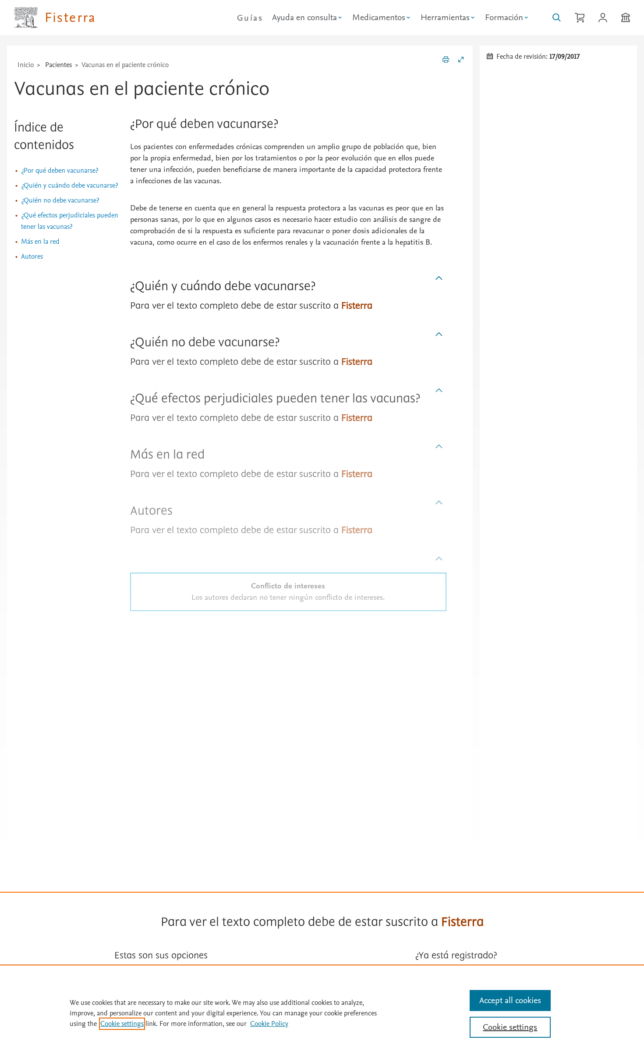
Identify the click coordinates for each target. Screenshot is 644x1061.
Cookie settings (122, 1024)
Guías (250, 18)
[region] (322, 1013)
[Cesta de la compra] (579, 17)
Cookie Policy (269, 1024)
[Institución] (625, 17)
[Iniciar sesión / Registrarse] (603, 17)
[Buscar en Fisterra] (556, 17)
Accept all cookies (510, 1000)
